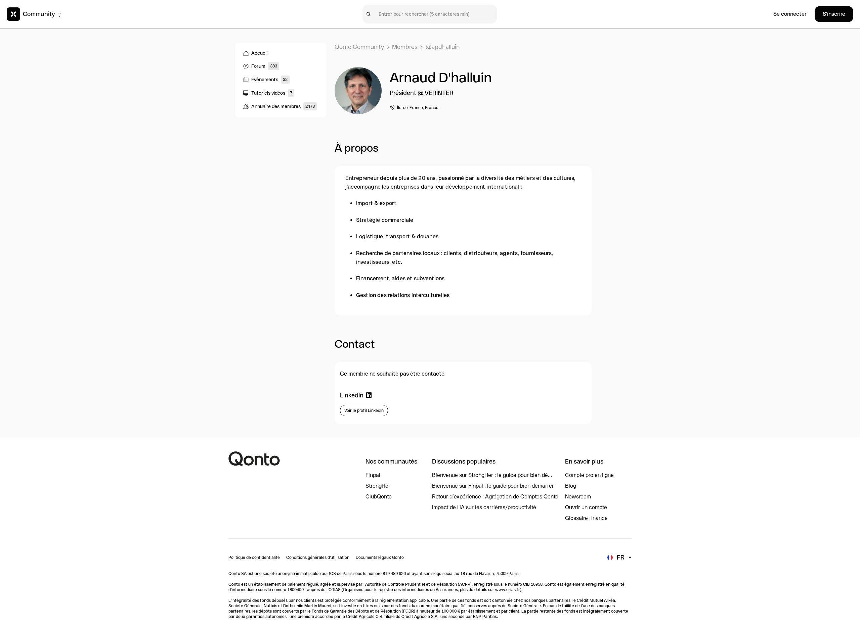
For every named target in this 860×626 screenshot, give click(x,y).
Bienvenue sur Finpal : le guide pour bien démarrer (493, 486)
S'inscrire (834, 14)
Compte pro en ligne (589, 475)
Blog (570, 486)
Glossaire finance (586, 518)
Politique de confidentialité (254, 557)
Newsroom (578, 496)
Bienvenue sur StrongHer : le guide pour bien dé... (492, 475)
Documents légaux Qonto (380, 557)
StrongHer (378, 486)
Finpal (373, 475)
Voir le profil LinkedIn (364, 410)
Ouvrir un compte (586, 507)
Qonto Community (359, 46)
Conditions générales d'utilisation (317, 557)
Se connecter (790, 14)
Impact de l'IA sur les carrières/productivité (484, 507)
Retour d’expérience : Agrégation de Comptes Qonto (495, 496)
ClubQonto (379, 496)
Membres (405, 46)
